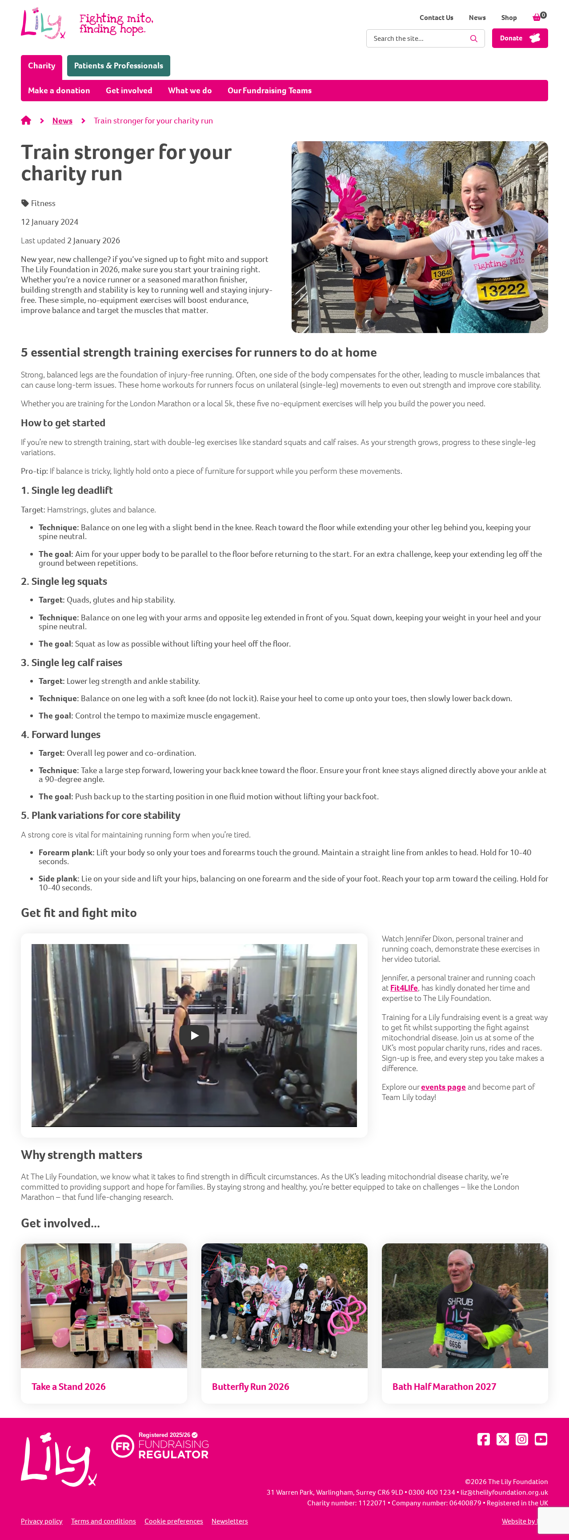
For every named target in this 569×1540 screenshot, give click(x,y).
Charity (45, 65)
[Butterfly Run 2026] (284, 1365)
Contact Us (436, 17)
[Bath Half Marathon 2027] (465, 1365)
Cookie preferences (173, 1521)
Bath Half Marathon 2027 (445, 1386)
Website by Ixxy (525, 1521)
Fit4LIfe (404, 987)
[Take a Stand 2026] (104, 1365)
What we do (190, 90)
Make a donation (59, 90)
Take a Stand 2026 (69, 1386)
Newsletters (230, 1521)
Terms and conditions (103, 1521)
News (477, 17)
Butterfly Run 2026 (250, 1386)
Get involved (129, 90)
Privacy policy (42, 1521)
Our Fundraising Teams (270, 90)
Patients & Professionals (118, 65)
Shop (509, 17)
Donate (511, 38)
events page (443, 1086)
